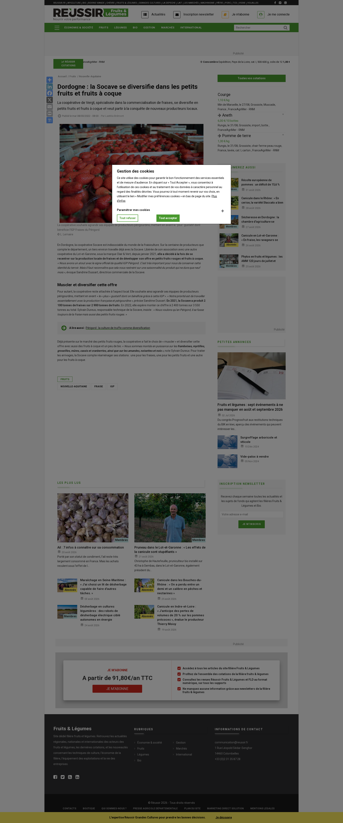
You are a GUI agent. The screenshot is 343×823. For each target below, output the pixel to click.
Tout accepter (168, 218)
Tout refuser (127, 218)
